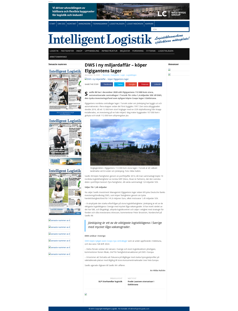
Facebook (108, 84)
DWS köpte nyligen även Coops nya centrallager (106, 241)
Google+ (132, 84)
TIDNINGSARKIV (100, 23)
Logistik (54, 50)
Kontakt (71, 23)
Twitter (120, 84)
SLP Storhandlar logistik (110, 281)
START (52, 23)
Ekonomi (106, 75)
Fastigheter (67, 50)
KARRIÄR (149, 23)
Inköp (79, 50)
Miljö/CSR (125, 50)
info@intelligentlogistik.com (138, 309)
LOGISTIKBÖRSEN (135, 23)
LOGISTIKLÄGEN (117, 23)
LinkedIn (157, 84)
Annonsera (84, 23)
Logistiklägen (165, 50)
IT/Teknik (150, 50)
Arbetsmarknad (58, 56)
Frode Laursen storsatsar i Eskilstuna (141, 283)
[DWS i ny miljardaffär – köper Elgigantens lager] (107, 79)
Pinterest (144, 84)
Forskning (138, 50)
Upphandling (92, 50)
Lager (123, 75)
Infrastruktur (109, 50)
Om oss (61, 23)
